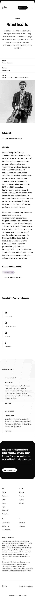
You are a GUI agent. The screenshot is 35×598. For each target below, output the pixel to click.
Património (5, 496)
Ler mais (8, 403)
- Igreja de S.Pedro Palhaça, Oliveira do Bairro (16, 77)
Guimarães (22, 492)
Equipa (4, 499)
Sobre (4, 503)
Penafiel (21, 499)
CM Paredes (6, 522)
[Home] (4, 7)
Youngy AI (5, 510)
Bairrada (21, 503)
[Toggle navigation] (32, 8)
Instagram (22, 526)
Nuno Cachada (22, 595)
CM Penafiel (5, 526)
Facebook (22, 522)
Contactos (5, 514)
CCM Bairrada (6, 529)
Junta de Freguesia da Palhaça (13, 138)
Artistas (4, 492)
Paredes (21, 496)
